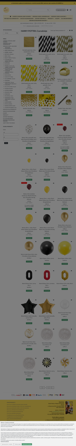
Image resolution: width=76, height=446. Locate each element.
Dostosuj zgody (18, 444)
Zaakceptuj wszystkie (27, 444)
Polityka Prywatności (5, 441)
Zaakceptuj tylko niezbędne (7, 444)
